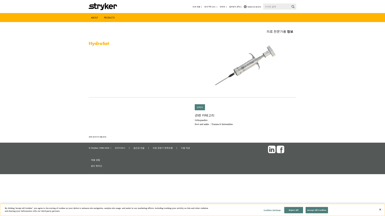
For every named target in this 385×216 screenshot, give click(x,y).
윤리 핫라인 (96, 165)
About (94, 17)
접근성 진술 (139, 147)
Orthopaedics (201, 120)
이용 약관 (185, 147)
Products (109, 17)
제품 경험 (95, 159)
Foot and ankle (202, 124)
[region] (192, 210)
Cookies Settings (272, 210)
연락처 (200, 107)
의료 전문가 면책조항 (163, 147)
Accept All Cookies (316, 210)
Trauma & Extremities (222, 124)
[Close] (380, 209)
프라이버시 (120, 147)
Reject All (293, 210)
